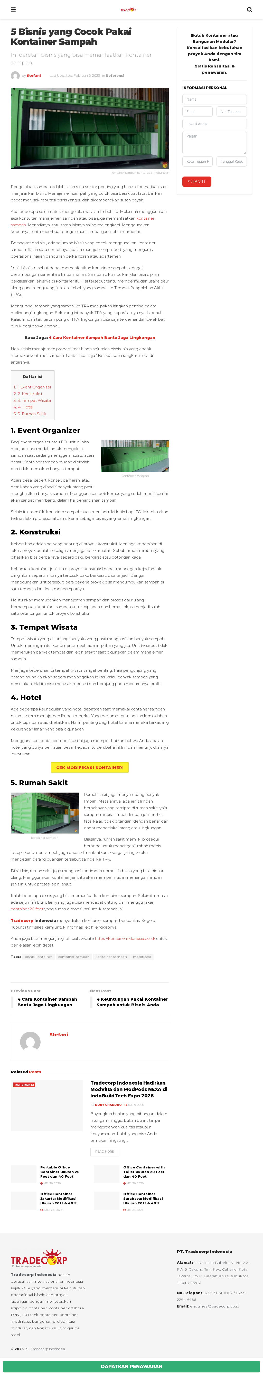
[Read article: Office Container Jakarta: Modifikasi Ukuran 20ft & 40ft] (23, 1201)
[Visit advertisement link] (90, 972)
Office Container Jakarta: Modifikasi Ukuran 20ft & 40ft (58, 1198)
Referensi (115, 75)
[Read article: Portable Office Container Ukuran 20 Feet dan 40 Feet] (23, 1174)
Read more (107, 1151)
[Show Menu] (13, 9)
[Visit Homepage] (131, 10)
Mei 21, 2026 (134, 1210)
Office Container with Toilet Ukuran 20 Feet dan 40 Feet (144, 1171)
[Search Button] (249, 9)
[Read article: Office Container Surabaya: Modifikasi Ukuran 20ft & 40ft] (106, 1201)
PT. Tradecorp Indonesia (45, 1349)
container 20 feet (27, 908)
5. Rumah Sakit (30, 413)
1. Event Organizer (33, 387)
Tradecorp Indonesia (34, 1274)
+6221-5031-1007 (218, 1293)
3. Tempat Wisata (32, 400)
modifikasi (142, 957)
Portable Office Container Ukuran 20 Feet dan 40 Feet (60, 1171)
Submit (197, 181)
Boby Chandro (108, 1105)
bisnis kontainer (38, 957)
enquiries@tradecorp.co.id (214, 1306)
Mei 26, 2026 (52, 1183)
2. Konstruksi (28, 393)
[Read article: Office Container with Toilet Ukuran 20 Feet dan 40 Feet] (106, 1174)
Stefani (34, 75)
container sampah (74, 957)
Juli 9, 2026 (135, 1105)
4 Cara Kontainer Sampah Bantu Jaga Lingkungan (102, 337)
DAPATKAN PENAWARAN (131, 1366)
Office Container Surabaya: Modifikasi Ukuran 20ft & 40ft (143, 1198)
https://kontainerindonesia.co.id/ (125, 938)
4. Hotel (23, 407)
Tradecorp (22, 920)
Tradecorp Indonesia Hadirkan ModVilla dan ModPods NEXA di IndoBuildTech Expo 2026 (128, 1089)
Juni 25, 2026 (52, 1210)
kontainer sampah (111, 957)
